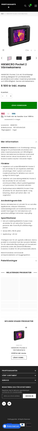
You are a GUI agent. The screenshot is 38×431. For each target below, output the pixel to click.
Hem (2, 14)
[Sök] (25, 6)
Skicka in (29, 396)
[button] (31, 50)
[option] (19, 34)
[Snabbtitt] (26, 327)
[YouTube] (9, 404)
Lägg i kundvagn (19, 105)
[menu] (36, 6)
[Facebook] (4, 404)
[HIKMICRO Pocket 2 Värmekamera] (19, 334)
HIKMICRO (13, 125)
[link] (9, 306)
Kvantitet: (4, 92)
